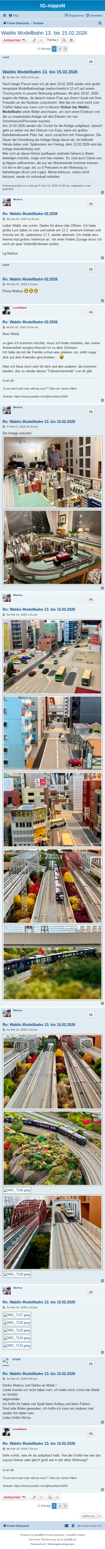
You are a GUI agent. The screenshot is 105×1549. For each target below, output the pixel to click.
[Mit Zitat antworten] (90, 61)
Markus (17, 199)
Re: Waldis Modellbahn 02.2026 (30, 213)
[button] (65, 49)
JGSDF (16, 1359)
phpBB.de (70, 1539)
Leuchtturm (20, 307)
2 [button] (60, 49)
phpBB (39, 1534)
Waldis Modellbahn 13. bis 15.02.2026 (44, 33)
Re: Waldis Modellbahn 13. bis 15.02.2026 (39, 421)
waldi (6, 57)
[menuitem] (13, 15)
